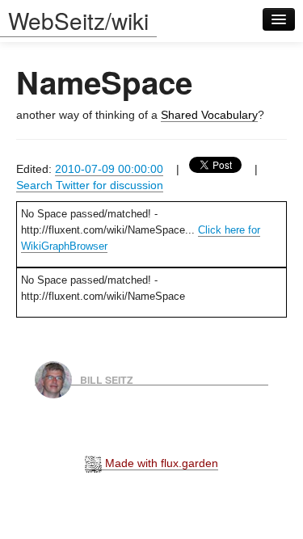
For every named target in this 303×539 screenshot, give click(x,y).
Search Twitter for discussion (89, 185)
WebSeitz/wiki (78, 20)
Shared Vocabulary (209, 114)
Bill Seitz (106, 379)
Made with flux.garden (160, 463)
